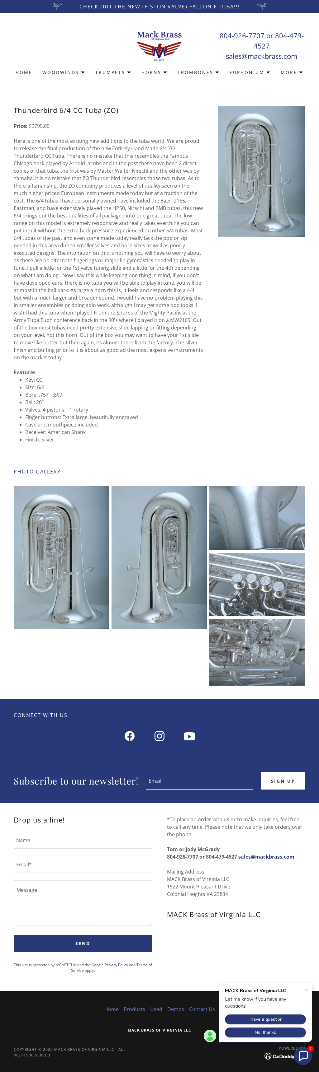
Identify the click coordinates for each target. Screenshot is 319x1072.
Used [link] (156, 1009)
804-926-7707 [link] (242, 35)
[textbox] (199, 781)
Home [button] (111, 1009)
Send (83, 943)
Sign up (283, 781)
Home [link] (24, 72)
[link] (160, 45)
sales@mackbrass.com (266, 856)
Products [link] (134, 1009)
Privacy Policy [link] (116, 964)
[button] (63, 72)
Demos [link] (175, 1009)
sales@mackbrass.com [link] (261, 56)
